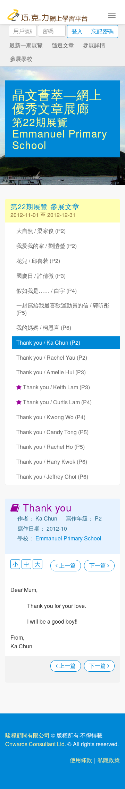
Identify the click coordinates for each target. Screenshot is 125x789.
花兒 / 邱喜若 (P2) (38, 261)
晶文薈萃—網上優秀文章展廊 (57, 101)
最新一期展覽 (26, 45)
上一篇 (67, 565)
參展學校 (21, 59)
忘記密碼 (102, 31)
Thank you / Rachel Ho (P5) (50, 447)
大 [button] (37, 564)
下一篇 (98, 565)
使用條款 (81, 760)
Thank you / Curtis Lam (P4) (57, 402)
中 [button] (26, 564)
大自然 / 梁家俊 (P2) (41, 231)
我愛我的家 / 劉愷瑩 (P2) (46, 246)
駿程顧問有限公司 (27, 735)
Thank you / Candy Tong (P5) (52, 432)
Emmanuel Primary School (59, 139)
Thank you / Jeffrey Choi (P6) (52, 476)
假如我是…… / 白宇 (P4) (46, 291)
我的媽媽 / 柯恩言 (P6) (43, 327)
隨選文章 (63, 45)
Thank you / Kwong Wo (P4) (50, 417)
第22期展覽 (40, 121)
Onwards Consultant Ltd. (35, 744)
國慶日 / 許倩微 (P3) (41, 276)
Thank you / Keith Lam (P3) (56, 387)
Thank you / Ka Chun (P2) (48, 342)
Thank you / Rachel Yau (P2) (51, 357)
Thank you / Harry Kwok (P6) (51, 462)
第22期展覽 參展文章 (45, 206)
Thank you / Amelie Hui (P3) (51, 372)
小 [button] (15, 564)
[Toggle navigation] (112, 14)
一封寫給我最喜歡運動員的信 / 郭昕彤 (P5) (62, 309)
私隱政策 (109, 760)
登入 (77, 31)
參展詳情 (94, 45)
